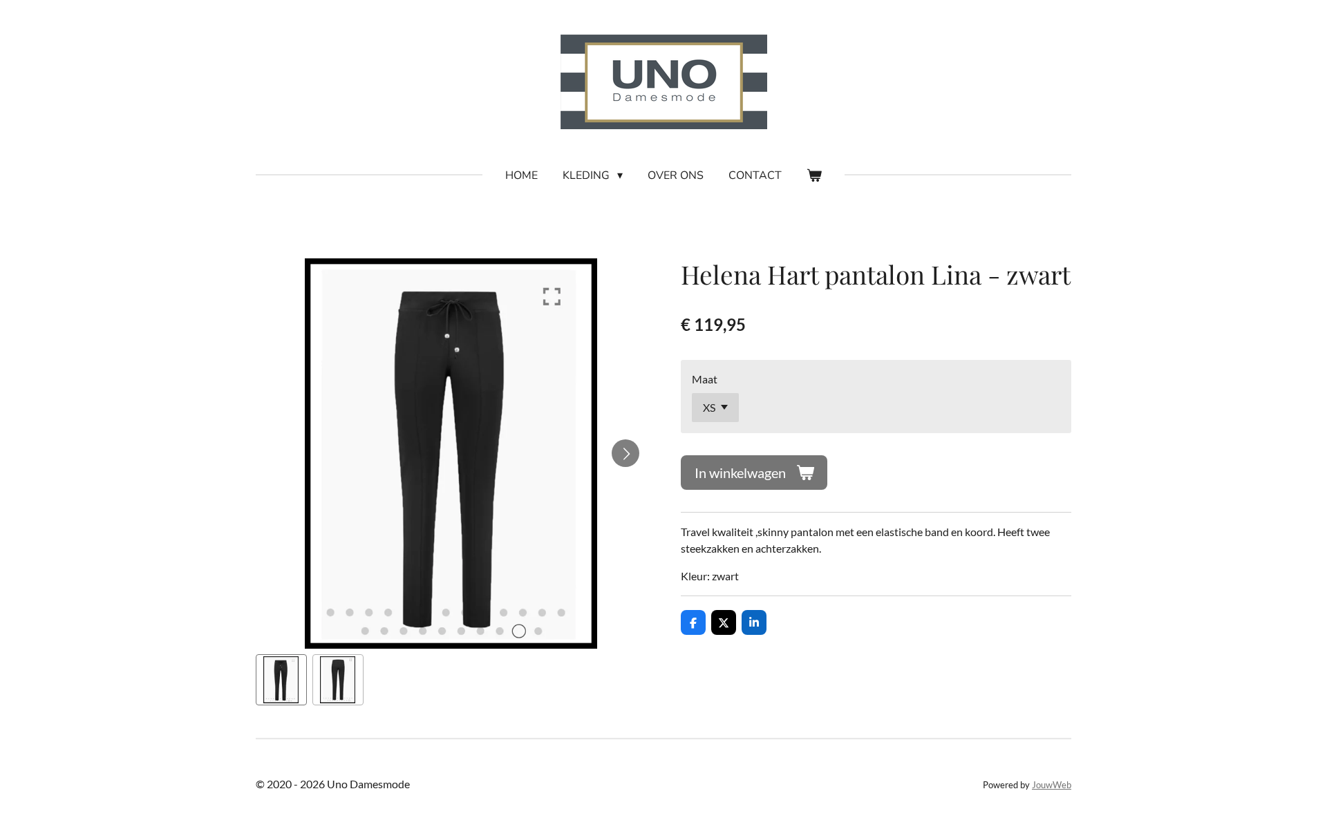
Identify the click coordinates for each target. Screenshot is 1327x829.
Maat (704, 378)
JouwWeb (1051, 784)
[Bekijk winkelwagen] (814, 175)
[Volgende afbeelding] (625, 453)
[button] (281, 679)
